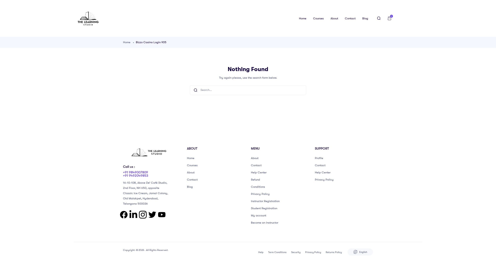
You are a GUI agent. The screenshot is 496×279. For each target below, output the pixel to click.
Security (296, 252)
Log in (410, 18)
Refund (255, 179)
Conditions (258, 187)
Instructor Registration (265, 201)
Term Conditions (277, 252)
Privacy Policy (260, 194)
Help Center (259, 172)
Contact (350, 18)
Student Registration (264, 208)
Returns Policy (334, 252)
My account (258, 215)
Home (302, 18)
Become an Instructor (264, 222)
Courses (318, 18)
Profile (319, 158)
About (334, 18)
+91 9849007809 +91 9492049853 (135, 173)
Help (261, 252)
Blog (365, 18)
